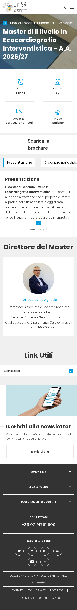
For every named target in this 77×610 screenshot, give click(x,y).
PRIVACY (41, 590)
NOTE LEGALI (57, 590)
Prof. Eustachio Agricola (38, 299)
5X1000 (56, 598)
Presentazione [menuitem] (19, 162)
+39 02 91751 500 (38, 524)
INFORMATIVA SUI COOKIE (33, 598)
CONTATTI (17, 590)
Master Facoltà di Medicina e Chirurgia (41, 23)
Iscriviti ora (40, 452)
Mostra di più (38, 229)
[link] (38, 296)
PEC (29, 590)
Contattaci (12, 371)
